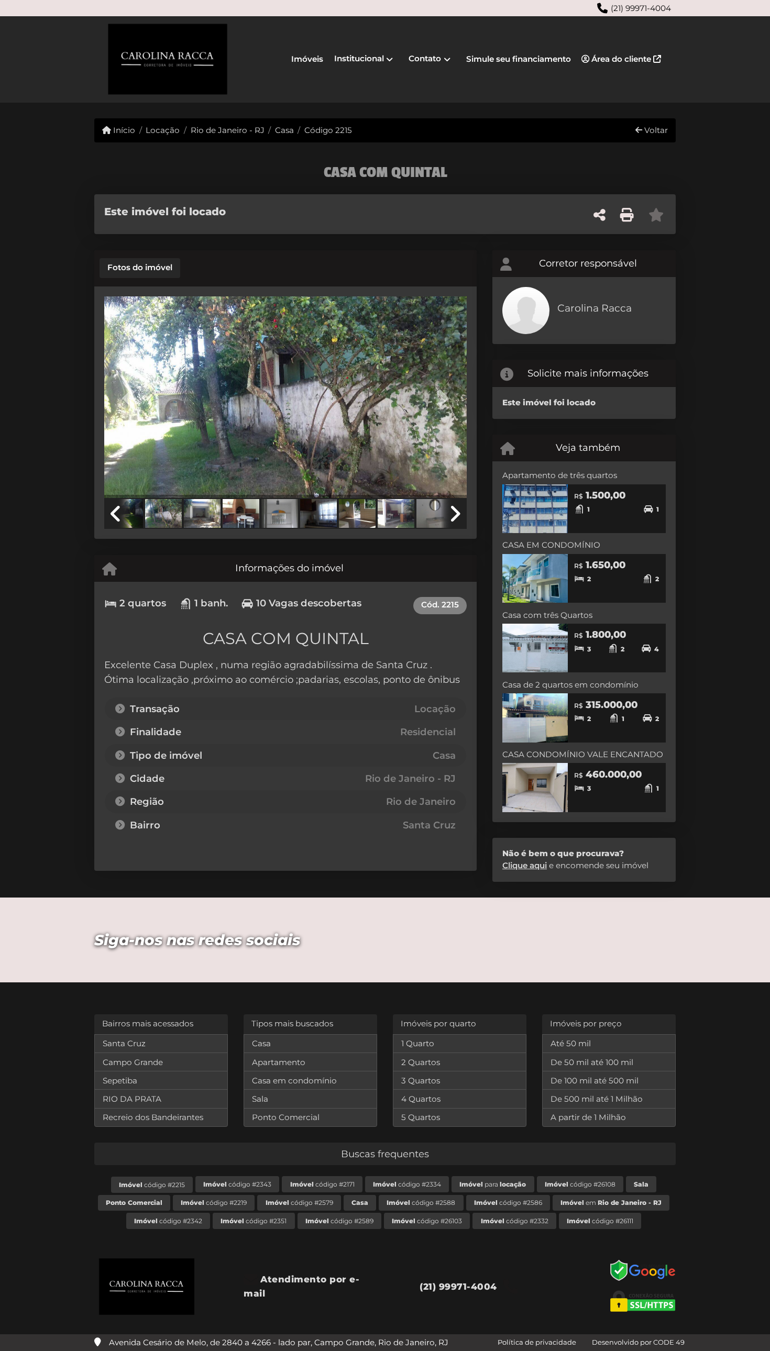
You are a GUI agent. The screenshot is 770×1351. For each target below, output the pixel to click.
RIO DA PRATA (132, 1099)
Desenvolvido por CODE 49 (638, 1342)
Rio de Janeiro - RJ (227, 130)
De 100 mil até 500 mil (595, 1081)
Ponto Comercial (286, 1117)
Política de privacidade (537, 1342)
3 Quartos (420, 1081)
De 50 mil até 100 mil (592, 1062)
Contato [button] (425, 58)
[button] (131, 398)
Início (123, 130)
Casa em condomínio (294, 1081)
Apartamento (278, 1062)
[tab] (140, 268)
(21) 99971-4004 (641, 8)
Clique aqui (524, 865)
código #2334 (407, 1184)
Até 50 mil (571, 1043)
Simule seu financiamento (518, 59)
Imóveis (307, 59)
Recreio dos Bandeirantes (153, 1117)
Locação (163, 130)
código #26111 (600, 1221)
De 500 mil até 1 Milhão (597, 1099)
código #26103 (427, 1221)
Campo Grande (133, 1062)
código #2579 (299, 1202)
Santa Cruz (124, 1043)
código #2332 (514, 1221)
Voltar (655, 130)
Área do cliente (621, 59)
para (492, 1184)
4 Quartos (421, 1099)
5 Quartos (420, 1117)
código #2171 (322, 1184)
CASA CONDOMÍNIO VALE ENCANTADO (582, 754)
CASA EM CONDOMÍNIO (551, 545)
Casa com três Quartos (547, 615)
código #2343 (237, 1184)
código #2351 (254, 1221)
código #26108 (580, 1184)
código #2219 (214, 1202)
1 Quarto (417, 1043)
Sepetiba (120, 1081)
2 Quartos (420, 1062)
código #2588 (421, 1202)
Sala (260, 1099)
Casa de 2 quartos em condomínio (570, 685)
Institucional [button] (359, 58)
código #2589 (339, 1221)
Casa (284, 130)
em (611, 1202)
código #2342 (168, 1221)
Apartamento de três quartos (559, 475)
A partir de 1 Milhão (588, 1117)
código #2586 (508, 1202)
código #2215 (152, 1185)
